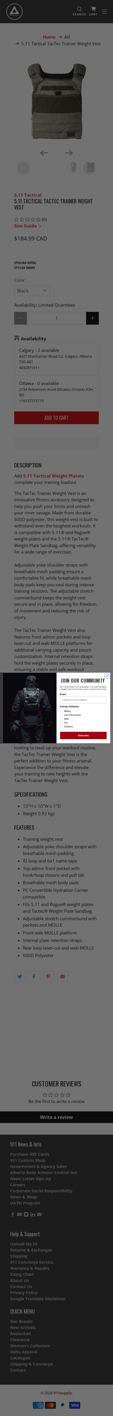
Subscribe (83, 735)
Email (63, 694)
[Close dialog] (106, 676)
